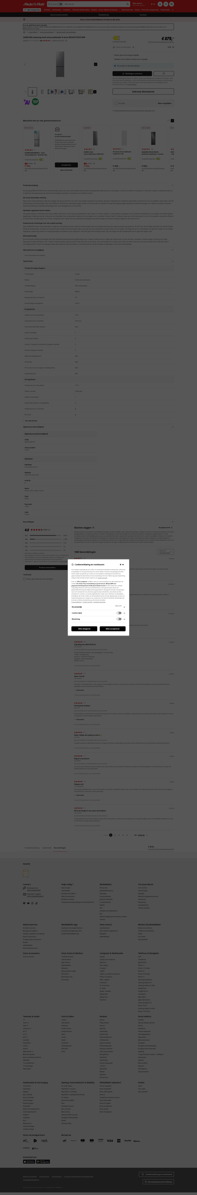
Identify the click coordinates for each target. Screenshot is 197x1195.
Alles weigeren (84, 629)
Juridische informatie (99, 602)
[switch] (119, 613)
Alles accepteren (113, 629)
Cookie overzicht (87, 602)
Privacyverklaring (76, 602)
